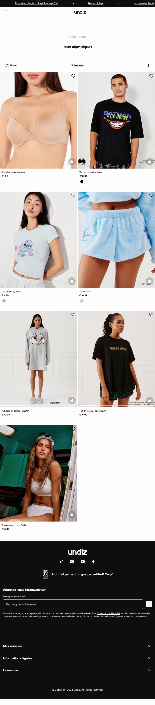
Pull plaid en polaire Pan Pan (15, 410)
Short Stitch (85, 291)
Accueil (72, 36)
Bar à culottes (95, 3)
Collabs (82, 36)
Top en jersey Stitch (11, 291)
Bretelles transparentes (13, 172)
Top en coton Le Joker (90, 172)
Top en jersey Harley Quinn (92, 410)
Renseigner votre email (14, 596)
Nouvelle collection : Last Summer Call (36, 3)
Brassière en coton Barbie (14, 525)
